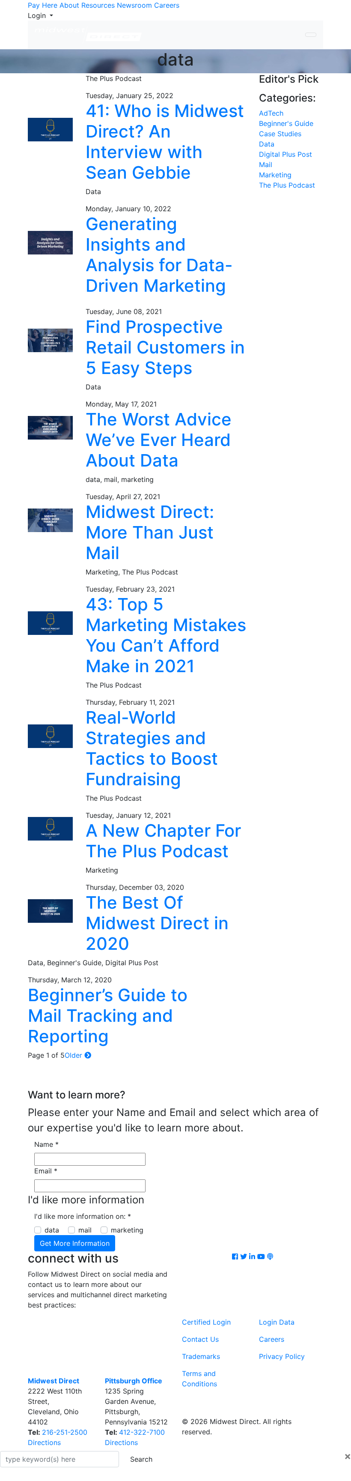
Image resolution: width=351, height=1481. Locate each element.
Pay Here (42, 5)
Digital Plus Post (285, 154)
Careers (166, 5)
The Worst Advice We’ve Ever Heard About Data (159, 440)
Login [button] (38, 15)
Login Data (276, 1322)
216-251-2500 (64, 1432)
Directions (44, 1442)
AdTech (271, 113)
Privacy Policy (282, 1356)
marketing (127, 1230)
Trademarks (201, 1356)
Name (46, 1144)
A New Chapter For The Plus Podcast (163, 841)
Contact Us (200, 1339)
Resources (98, 5)
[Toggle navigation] (310, 35)
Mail (265, 164)
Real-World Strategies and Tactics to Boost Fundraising (152, 748)
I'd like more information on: (82, 1216)
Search (141, 1459)
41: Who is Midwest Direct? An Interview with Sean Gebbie (165, 141)
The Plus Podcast (287, 185)
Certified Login (206, 1322)
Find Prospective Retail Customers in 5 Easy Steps (165, 347)
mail (85, 1230)
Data (266, 144)
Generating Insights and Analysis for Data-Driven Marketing (159, 254)
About (69, 5)
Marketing (275, 175)
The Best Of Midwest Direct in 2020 (157, 923)
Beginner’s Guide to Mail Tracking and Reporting (107, 1015)
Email (45, 1171)
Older (74, 1055)
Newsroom (134, 5)
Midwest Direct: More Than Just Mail (150, 532)
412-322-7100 (142, 1432)
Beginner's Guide (286, 123)
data (52, 1230)
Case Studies (280, 133)
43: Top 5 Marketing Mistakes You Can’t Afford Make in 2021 (166, 635)
